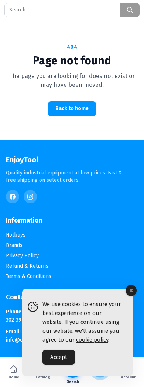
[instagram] (30, 196)
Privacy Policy (22, 255)
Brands (14, 245)
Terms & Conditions (28, 276)
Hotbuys (15, 235)
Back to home (72, 108)
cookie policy (92, 339)
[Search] (130, 10)
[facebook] (12, 196)
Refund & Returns (27, 266)
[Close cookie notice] (131, 290)
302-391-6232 (21, 320)
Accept (58, 357)
